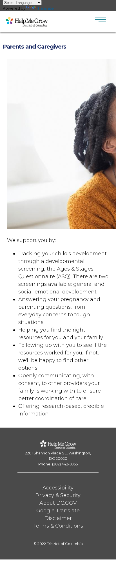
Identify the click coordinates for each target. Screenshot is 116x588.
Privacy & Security (58, 495)
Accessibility (58, 488)
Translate (45, 8)
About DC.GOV (58, 503)
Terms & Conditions (58, 526)
